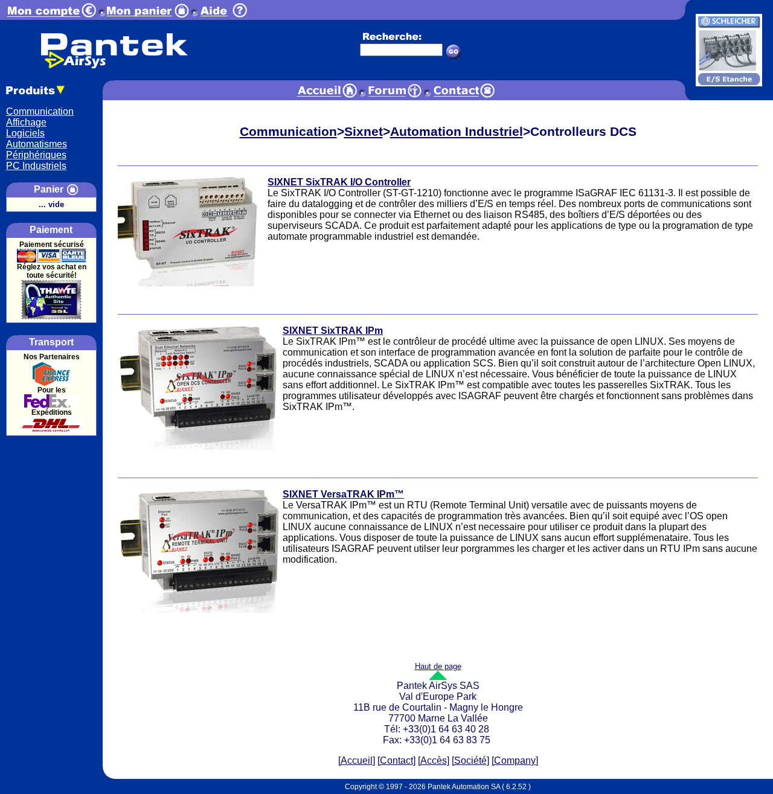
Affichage (26, 122)
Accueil (357, 760)
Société (470, 760)
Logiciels (25, 133)
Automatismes (36, 144)
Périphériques (36, 155)
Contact (396, 760)
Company (515, 760)
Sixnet (363, 131)
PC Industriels (36, 166)
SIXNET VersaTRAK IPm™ (343, 494)
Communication (40, 111)
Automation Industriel (456, 131)
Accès (433, 760)
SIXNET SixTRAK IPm (333, 330)
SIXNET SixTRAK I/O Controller (339, 182)
